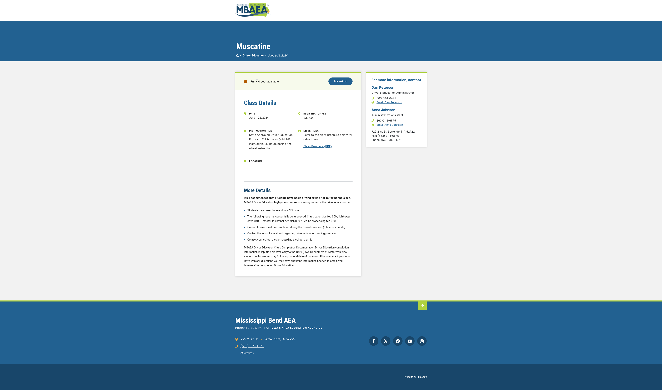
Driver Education (253, 55)
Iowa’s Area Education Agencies (296, 327)
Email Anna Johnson (390, 124)
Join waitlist (340, 81)
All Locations (247, 352)
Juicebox (422, 377)
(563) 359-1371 (252, 346)
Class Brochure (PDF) (317, 146)
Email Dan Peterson (389, 102)
